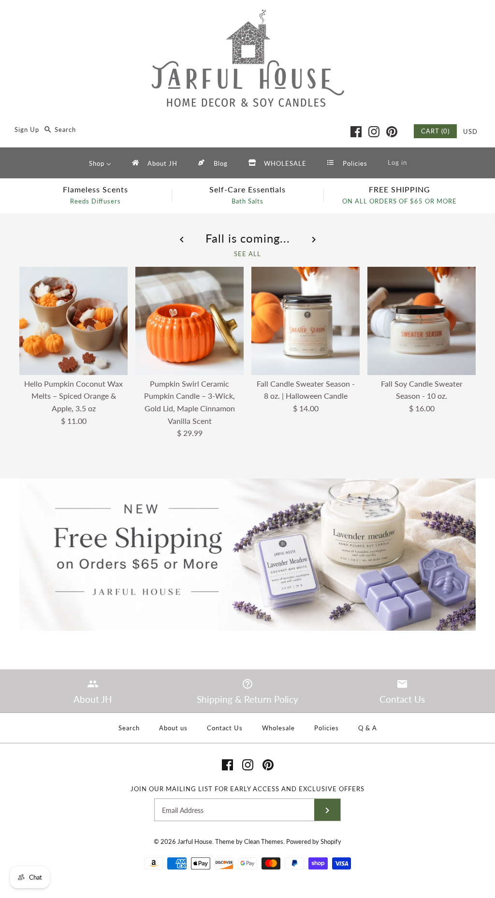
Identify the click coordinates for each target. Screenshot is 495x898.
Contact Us (225, 728)
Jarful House (194, 841)
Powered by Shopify (313, 841)
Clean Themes (263, 841)
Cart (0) (435, 131)
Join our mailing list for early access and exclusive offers (247, 789)
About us (173, 728)
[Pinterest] (391, 131)
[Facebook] (356, 131)
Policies (326, 728)
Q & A (367, 728)
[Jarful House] (247, 15)
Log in (397, 162)
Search (129, 728)
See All (247, 254)
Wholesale (278, 728)
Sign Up (27, 129)
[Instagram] (373, 131)
